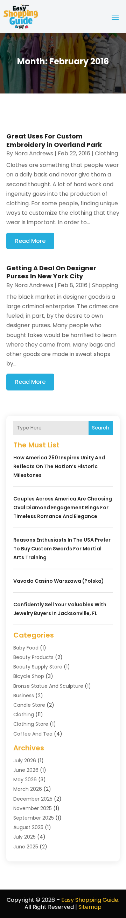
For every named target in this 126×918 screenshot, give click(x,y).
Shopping (105, 285)
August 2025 (28, 827)
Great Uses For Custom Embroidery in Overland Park (54, 140)
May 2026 (25, 779)
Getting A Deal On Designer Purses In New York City (51, 272)
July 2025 (24, 836)
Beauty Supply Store (37, 666)
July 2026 (24, 760)
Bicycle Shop (28, 676)
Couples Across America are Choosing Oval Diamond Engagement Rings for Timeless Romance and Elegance (62, 507)
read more (30, 241)
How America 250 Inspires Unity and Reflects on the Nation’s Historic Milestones (59, 466)
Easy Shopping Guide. (90, 900)
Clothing (106, 153)
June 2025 (25, 846)
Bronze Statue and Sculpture (48, 686)
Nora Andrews (33, 153)
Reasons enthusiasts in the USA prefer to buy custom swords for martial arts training (62, 548)
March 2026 (27, 789)
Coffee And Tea (32, 733)
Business (23, 695)
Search (100, 427)
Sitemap (90, 907)
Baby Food (25, 647)
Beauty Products (33, 657)
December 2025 (32, 798)
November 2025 (32, 808)
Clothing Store (30, 724)
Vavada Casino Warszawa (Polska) (58, 580)
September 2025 (33, 817)
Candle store (29, 705)
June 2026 (25, 770)
